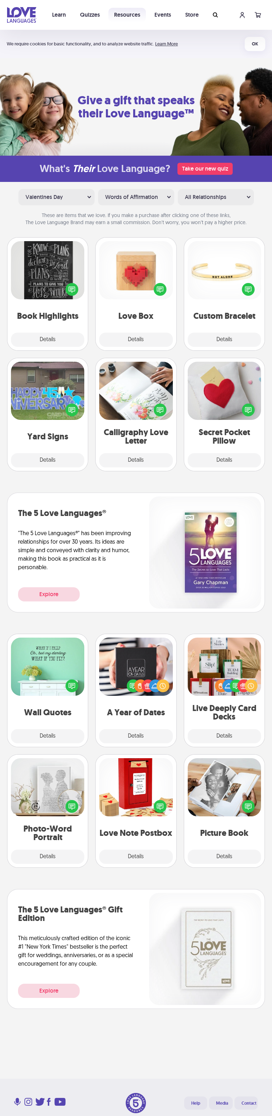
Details (48, 340)
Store (192, 14)
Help (195, 1103)
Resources (127, 14)
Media (222, 1103)
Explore (48, 594)
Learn (59, 14)
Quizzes (90, 14)
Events (162, 14)
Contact (249, 1103)
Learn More (166, 44)
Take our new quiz (205, 168)
